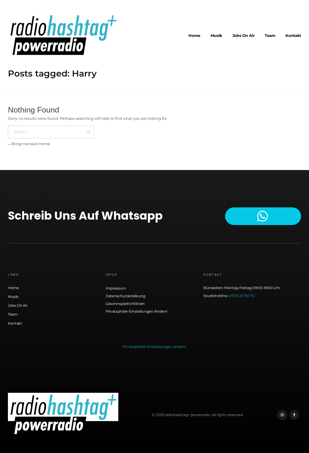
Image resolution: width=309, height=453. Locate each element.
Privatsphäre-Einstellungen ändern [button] (154, 347)
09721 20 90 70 (241, 296)
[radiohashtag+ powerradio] (63, 35)
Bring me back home (31, 144)
